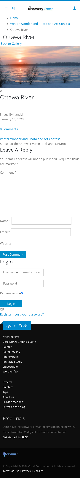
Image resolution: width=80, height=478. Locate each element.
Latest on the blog (14, 407)
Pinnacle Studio (12, 361)
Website (5, 243)
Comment (8, 172)
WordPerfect (10, 371)
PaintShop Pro (11, 351)
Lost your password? (29, 314)
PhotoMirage (11, 356)
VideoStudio (10, 366)
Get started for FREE (15, 437)
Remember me (10, 293)
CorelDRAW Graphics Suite (19, 342)
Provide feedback (13, 402)
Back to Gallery (11, 44)
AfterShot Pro (11, 337)
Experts (7, 382)
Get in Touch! (17, 326)
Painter (7, 347)
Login (74, 8)
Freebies (8, 387)
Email (5, 232)
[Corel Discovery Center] (40, 8)
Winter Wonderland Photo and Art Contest (30, 139)
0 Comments (9, 129)
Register (6, 314)
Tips (5, 392)
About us (8, 397)
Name (5, 221)
